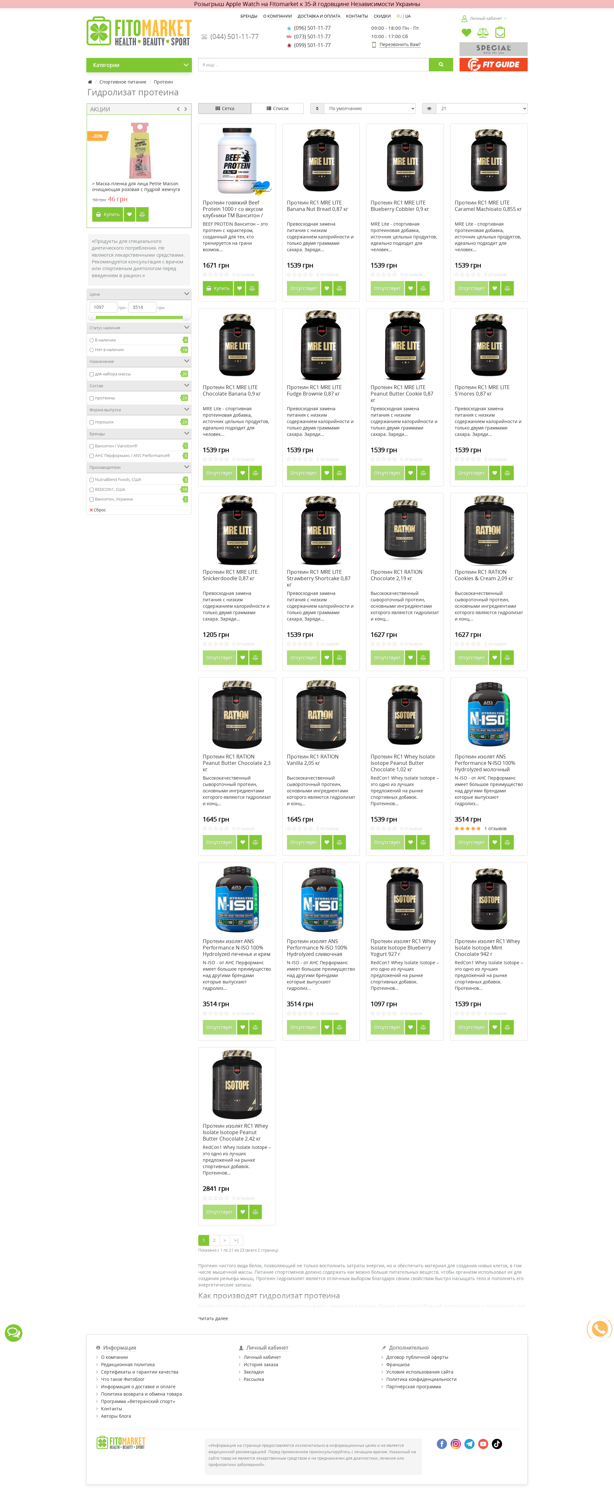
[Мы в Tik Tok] (497, 1443)
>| (236, 1240)
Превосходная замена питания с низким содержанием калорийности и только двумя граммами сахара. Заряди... (320, 237)
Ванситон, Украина (114, 499)
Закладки (254, 1372)
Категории (106, 64)
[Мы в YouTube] (483, 1443)
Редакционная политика (128, 1364)
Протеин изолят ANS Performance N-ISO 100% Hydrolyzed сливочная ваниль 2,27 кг (317, 951)
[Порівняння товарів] (483, 33)
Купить (111, 214)
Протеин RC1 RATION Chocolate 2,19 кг (396, 575)
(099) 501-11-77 (311, 45)
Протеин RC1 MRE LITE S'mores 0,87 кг (482, 390)
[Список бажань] (466, 33)
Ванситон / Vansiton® (116, 446)
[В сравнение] (142, 214)
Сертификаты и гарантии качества (139, 1372)
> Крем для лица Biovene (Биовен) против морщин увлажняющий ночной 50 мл (138, 186)
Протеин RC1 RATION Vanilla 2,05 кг (313, 759)
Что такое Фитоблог (123, 1379)
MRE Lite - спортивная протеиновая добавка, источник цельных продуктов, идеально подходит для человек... (404, 237)
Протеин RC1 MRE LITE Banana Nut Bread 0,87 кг (317, 205)
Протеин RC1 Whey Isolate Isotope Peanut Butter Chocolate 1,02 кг (403, 763)
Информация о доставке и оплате (138, 1386)
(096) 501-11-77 (311, 27)
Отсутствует (303, 288)
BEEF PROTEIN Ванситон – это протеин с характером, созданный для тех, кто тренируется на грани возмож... (235, 237)
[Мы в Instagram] (456, 1443)
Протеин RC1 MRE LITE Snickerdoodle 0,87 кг (230, 575)
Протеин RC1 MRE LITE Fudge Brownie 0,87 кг (314, 390)
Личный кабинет (262, 1357)
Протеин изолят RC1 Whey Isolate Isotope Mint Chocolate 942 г (487, 947)
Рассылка (254, 1379)
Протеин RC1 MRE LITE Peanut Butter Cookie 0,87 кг (402, 393)
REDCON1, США (110, 489)
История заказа (261, 1364)
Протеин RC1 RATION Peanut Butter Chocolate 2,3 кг (237, 763)
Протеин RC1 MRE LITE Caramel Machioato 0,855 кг (488, 205)
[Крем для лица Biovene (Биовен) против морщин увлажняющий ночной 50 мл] (139, 148)
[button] (500, 33)
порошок (104, 422)
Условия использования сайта (419, 1372)
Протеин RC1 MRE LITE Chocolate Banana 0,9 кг (232, 390)
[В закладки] (130, 214)
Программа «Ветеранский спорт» (138, 1401)
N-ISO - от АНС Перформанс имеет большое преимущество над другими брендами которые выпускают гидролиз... (489, 790)
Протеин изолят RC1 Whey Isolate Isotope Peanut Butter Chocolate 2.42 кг (235, 1132)
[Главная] (90, 82)
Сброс (100, 510)
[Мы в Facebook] (442, 1443)
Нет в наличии (109, 349)
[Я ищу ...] (441, 64)
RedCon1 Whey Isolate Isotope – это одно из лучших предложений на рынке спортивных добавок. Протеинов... (405, 790)
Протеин (163, 82)
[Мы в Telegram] (469, 1443)
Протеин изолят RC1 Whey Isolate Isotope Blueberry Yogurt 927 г (403, 947)
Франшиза (398, 1364)
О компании (114, 1357)
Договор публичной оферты (417, 1357)
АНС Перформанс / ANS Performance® (132, 455)
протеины (105, 398)
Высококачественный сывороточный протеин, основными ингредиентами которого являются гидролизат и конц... (405, 606)
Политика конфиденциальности (421, 1379)
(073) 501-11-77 (311, 36)
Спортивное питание (122, 82)
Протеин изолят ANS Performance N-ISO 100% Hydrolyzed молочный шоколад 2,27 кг (485, 766)
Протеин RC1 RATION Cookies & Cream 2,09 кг (484, 575)
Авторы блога (116, 1416)
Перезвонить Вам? (400, 44)
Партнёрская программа (413, 1386)
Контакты (111, 1409)
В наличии (105, 340)
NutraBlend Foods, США (118, 479)
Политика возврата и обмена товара (141, 1394)
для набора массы (113, 374)
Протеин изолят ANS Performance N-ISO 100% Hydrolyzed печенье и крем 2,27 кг (237, 951)
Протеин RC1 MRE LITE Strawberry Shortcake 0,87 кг (318, 578)
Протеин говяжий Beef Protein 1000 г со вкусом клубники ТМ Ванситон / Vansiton (233, 212)
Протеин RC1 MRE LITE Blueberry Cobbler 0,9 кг (400, 205)
